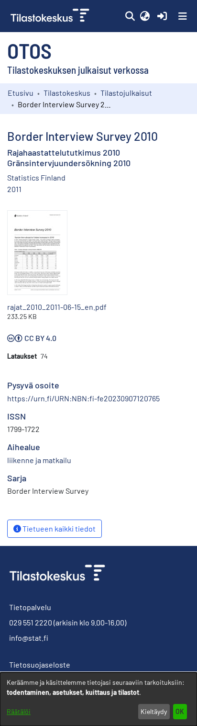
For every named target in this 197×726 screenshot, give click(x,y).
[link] (51, 16)
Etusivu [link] (20, 92)
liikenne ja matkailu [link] (39, 460)
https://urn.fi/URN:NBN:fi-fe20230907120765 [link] (83, 398)
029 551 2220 (30, 622)
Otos (29, 50)
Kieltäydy (154, 711)
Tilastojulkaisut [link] (126, 92)
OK (179, 711)
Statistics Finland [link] (36, 177)
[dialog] (98, 699)
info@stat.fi (28, 637)
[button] (130, 16)
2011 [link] (14, 188)
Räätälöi (19, 711)
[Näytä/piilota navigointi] (182, 16)
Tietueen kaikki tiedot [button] (58, 528)
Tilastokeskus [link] (67, 92)
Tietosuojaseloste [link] (39, 664)
